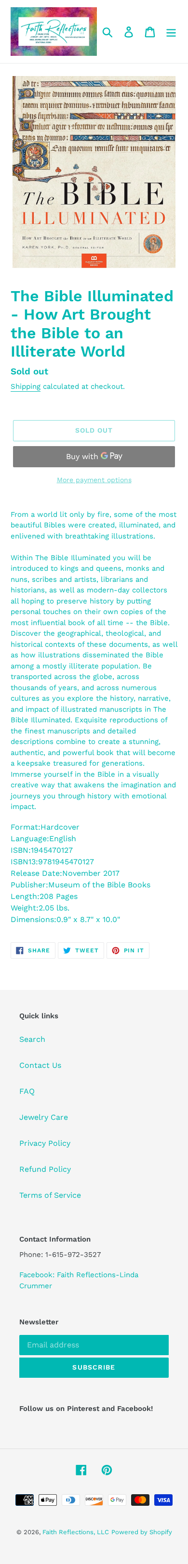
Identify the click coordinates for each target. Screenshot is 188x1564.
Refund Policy (45, 1169)
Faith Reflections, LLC (75, 1532)
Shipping (25, 386)
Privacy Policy (44, 1143)
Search (32, 1039)
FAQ (27, 1091)
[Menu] (171, 31)
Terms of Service (50, 1195)
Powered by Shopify (141, 1532)
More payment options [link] (94, 480)
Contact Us (40, 1065)
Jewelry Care (43, 1117)
